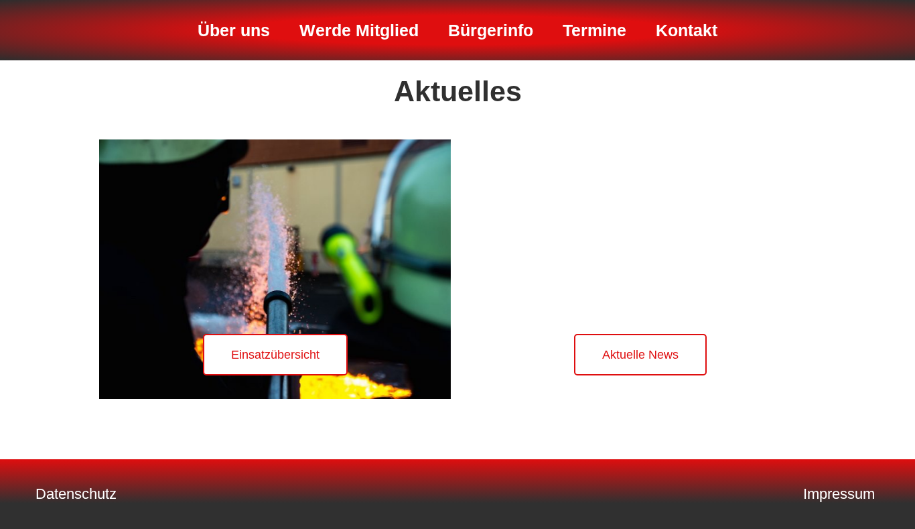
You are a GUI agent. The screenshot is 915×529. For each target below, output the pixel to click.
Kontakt (686, 30)
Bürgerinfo (490, 30)
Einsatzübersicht (275, 354)
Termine (594, 30)
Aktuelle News (640, 354)
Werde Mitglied (359, 30)
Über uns (234, 30)
